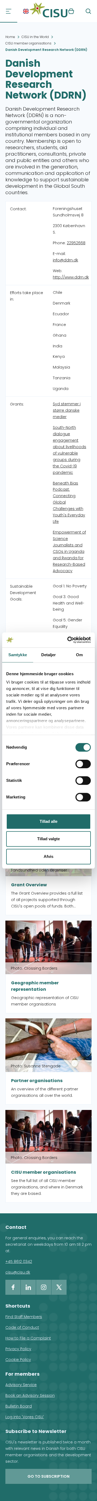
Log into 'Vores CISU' (24, 1417)
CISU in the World (35, 37)
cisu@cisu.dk (17, 1272)
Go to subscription (48, 1476)
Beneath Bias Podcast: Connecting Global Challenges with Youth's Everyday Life (69, 502)
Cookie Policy (18, 1359)
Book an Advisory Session (30, 1395)
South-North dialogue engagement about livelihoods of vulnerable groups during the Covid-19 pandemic (69, 450)
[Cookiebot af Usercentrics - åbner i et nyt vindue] (68, 639)
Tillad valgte (48, 838)
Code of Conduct (22, 1327)
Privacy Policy (18, 1349)
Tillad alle (48, 821)
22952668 (76, 243)
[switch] (83, 764)
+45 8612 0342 (18, 1261)
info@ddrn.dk (65, 260)
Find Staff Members (23, 1316)
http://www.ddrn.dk (71, 277)
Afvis (48, 856)
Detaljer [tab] (48, 654)
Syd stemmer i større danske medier (67, 410)
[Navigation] (8, 11)
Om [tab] (79, 654)
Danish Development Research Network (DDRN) (46, 49)
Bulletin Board (18, 1406)
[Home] (48, 11)
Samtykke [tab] (17, 654)
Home (10, 37)
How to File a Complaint (28, 1338)
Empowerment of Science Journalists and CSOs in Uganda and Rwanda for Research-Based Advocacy (69, 551)
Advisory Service (21, 1384)
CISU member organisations (28, 43)
